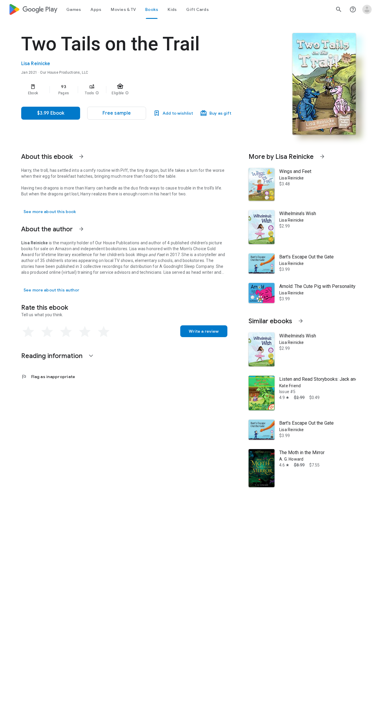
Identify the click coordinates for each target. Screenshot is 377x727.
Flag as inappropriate (48, 377)
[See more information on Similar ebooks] (301, 321)
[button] (97, 93)
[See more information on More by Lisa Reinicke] (322, 156)
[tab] (74, 9)
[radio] (28, 332)
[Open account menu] (367, 9)
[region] (139, 89)
